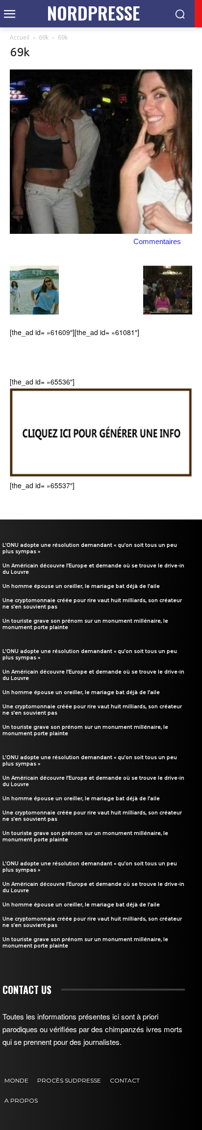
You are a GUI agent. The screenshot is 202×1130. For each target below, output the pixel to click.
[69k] (101, 231)
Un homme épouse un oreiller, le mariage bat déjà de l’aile (81, 586)
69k (44, 37)
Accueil (19, 37)
